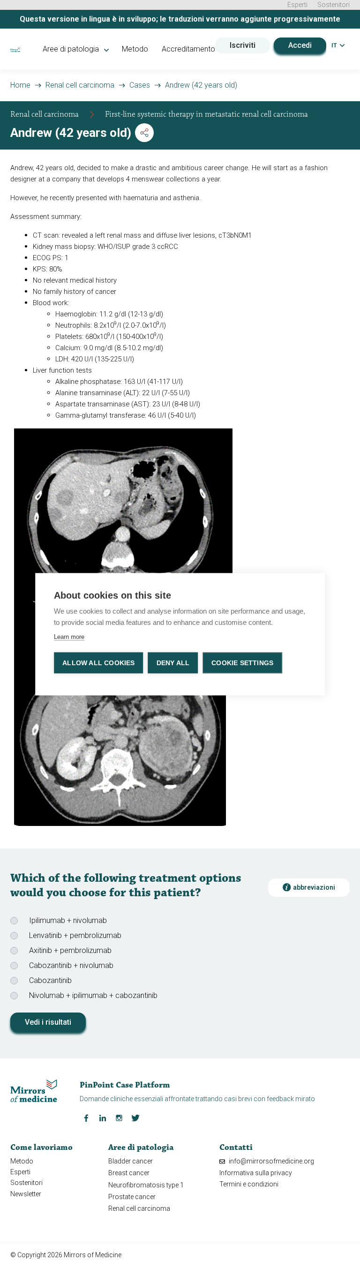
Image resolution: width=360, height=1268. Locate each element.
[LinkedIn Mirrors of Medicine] (102, 1117)
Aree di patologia (72, 49)
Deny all (173, 662)
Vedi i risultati (48, 1022)
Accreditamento (188, 49)
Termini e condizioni (248, 1184)
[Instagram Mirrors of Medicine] (119, 1117)
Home (20, 85)
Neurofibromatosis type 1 (146, 1185)
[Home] (15, 49)
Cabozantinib (50, 980)
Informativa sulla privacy (255, 1173)
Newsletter (25, 1194)
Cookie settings (242, 662)
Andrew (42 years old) (201, 85)
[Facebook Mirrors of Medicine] (86, 1117)
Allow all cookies (98, 662)
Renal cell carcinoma (79, 85)
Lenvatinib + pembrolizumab (75, 935)
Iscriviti (242, 45)
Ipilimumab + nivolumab (68, 920)
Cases (139, 85)
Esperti (297, 4)
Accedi (300, 45)
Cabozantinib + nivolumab (71, 965)
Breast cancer (129, 1173)
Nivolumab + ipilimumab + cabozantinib (93, 995)
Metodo (135, 49)
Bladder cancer (130, 1161)
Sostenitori (333, 4)
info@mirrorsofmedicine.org (270, 1161)
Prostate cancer (132, 1196)
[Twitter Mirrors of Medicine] (135, 1117)
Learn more (69, 636)
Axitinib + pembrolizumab (70, 950)
